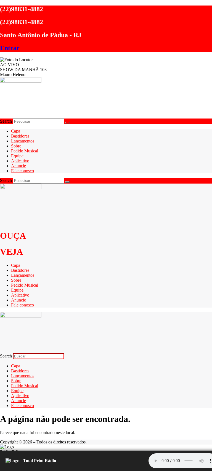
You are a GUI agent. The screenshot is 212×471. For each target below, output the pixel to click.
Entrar (10, 48)
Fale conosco (22, 170)
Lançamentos (22, 141)
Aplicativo (20, 160)
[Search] (67, 122)
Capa (15, 131)
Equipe (17, 156)
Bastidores (20, 136)
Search (6, 121)
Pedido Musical (24, 151)
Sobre (16, 146)
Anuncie (18, 165)
